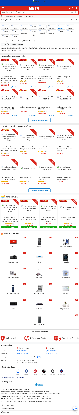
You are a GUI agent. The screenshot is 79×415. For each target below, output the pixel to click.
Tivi (13, 246)
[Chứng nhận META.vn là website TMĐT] (39, 385)
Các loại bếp (39, 309)
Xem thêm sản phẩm (39, 120)
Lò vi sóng (13, 309)
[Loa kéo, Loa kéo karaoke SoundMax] (42, 27)
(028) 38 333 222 (22, 353)
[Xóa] (8, 44)
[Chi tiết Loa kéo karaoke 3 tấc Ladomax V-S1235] (65, 168)
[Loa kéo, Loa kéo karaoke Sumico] (70, 27)
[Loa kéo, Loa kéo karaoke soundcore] (51, 32)
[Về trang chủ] (34, 8)
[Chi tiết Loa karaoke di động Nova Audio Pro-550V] (9, 98)
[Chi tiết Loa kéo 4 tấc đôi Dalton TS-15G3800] (65, 98)
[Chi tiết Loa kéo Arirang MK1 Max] (27, 98)
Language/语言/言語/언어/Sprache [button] (12, 377)
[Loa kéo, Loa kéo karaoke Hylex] (61, 31)
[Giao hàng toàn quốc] (66, 340)
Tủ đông (65, 293)
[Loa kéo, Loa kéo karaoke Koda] (5, 31)
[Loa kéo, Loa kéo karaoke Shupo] (70, 31)
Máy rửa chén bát (39, 293)
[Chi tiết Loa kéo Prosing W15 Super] (65, 67)
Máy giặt (66, 262)
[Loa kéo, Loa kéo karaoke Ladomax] (24, 27)
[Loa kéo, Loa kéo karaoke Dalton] (33, 26)
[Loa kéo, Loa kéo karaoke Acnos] (14, 36)
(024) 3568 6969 (22, 351)
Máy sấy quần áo (13, 277)
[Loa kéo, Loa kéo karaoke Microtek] (51, 27)
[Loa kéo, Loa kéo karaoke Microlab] (42, 32)
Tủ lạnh (39, 246)
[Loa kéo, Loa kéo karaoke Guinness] (24, 32)
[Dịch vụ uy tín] (8, 340)
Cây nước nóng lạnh (13, 293)
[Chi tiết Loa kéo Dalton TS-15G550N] (46, 98)
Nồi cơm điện (66, 277)
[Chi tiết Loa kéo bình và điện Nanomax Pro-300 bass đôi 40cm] (46, 67)
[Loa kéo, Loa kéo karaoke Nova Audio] (33, 33)
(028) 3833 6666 (51, 351)
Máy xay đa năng (65, 309)
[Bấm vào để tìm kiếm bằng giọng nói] (72, 12)
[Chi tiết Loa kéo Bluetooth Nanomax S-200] (46, 168)
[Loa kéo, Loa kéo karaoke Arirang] (14, 27)
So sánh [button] (14, 87)
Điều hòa (39, 262)
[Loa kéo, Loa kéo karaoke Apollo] (5, 36)
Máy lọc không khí (39, 324)
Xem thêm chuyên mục (38, 331)
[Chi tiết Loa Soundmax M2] (27, 168)
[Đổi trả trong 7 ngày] (35, 340)
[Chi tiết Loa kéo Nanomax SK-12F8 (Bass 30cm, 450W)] (27, 67)
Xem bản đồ (26, 396)
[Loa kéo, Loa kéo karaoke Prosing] (61, 27)
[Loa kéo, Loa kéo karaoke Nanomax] (5, 27)
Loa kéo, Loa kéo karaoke (25, 16)
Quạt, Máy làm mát (66, 246)
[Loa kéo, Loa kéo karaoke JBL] (14, 31)
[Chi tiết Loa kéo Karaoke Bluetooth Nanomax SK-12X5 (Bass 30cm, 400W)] (9, 67)
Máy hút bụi (39, 277)
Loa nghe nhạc (10, 16)
